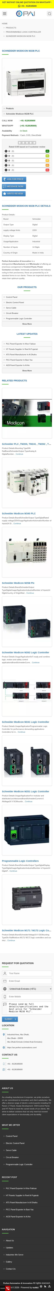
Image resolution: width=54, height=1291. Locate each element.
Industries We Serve (14, 1255)
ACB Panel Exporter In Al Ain (18, 365)
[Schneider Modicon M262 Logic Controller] (27, 621)
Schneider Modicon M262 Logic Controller (25, 652)
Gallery (9, 1262)
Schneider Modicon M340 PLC (19, 513)
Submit (9, 1019)
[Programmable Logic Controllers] (27, 830)
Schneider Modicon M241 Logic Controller (25, 722)
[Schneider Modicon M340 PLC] (27, 483)
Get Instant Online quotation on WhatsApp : (27, 4)
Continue (19, 454)
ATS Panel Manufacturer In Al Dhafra (21, 354)
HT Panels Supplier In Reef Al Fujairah (22, 349)
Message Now (15, 186)
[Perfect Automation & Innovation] (27, 13)
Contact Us (11, 1269)
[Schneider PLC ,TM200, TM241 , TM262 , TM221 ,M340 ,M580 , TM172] (27, 413)
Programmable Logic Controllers (20, 861)
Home (4, 24)
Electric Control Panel (15, 302)
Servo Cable (11, 308)
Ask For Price (15, 179)
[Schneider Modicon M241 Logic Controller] (27, 691)
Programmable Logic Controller (23, 32)
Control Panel (11, 297)
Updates (9, 1248)
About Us (10, 1240)
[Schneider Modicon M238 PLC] (27, 83)
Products (11, 28)
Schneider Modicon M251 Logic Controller (25, 791)
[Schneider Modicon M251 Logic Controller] (27, 760)
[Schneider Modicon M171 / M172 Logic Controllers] (27, 899)
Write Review (15, 194)
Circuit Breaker (12, 313)
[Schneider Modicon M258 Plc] (27, 552)
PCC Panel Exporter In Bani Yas (19, 360)
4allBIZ (36, 1288)
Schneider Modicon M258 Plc (18, 583)
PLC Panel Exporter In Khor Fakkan (21, 344)
